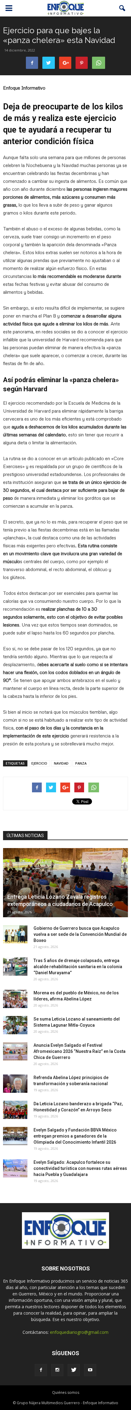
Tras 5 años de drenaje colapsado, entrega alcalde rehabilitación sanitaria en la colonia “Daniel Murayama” (78, 966)
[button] (122, 8)
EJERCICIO (39, 763)
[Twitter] (74, 1370)
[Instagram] (57, 1370)
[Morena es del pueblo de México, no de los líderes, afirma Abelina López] (15, 999)
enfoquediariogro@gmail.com (79, 1332)
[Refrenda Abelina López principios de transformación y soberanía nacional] (15, 1083)
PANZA (81, 763)
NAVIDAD (61, 763)
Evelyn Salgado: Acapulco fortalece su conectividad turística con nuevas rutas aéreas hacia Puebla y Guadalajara (80, 1168)
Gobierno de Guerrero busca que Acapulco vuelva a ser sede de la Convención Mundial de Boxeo (80, 934)
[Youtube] (90, 1370)
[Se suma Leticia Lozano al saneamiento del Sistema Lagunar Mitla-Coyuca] (15, 1025)
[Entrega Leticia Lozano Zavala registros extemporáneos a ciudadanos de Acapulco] (65, 882)
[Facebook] (41, 1370)
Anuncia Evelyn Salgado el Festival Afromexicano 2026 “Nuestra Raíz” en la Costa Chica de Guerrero (80, 1051)
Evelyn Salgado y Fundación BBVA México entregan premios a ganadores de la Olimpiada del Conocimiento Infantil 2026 (75, 1136)
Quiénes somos (65, 1392)
